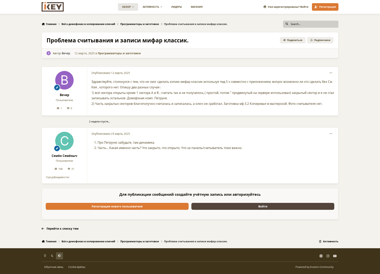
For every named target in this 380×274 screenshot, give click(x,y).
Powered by (314, 267)
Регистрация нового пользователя (117, 206)
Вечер (66, 53)
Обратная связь (53, 267)
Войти (262, 206)
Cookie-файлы (76, 267)
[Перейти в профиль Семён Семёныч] (64, 141)
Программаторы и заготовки (119, 53)
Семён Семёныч (64, 156)
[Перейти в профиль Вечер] (49, 53)
